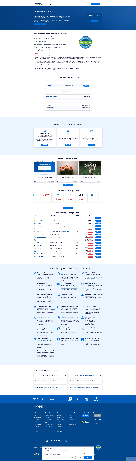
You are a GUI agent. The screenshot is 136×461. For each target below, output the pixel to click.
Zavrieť (71, 457)
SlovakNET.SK (69, 269)
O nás (70, 415)
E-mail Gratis (39, 220)
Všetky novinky (68, 184)
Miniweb (53, 220)
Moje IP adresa (60, 426)
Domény (36, 181)
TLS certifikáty (74, 288)
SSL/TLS (84, 4)
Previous (33, 198)
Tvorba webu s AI (37, 426)
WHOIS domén (60, 428)
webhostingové (64, 286)
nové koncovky (43, 24)
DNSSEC (91, 285)
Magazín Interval (72, 419)
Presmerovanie (40, 226)
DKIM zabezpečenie (49, 421)
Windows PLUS (40, 253)
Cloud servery (36, 431)
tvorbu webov (67, 288)
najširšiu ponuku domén (70, 285)
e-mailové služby (71, 286)
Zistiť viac (44, 144)
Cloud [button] (79, 4)
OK (88, 457)
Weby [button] (74, 4)
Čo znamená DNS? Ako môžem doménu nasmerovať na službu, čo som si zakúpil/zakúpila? (84, 381)
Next (102, 198)
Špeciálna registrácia (89, 296)
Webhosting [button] (55, 4)
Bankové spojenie (72, 422)
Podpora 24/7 (97, 420)
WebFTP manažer (60, 419)
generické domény (37, 24)
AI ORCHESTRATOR (37, 430)
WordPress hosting (37, 417)
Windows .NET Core (41, 251)
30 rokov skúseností (71, 274)
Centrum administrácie (62, 415)
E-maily (35, 421)
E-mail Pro (39, 231)
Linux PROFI (39, 248)
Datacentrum (48, 417)
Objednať (94, 20)
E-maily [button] (69, 4)
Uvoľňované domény (61, 430)
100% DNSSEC (48, 419)
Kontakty (70, 421)
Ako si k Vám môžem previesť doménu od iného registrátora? (83, 375)
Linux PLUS (39, 245)
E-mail (38, 228)
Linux (38, 242)
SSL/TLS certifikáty (37, 424)
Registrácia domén (37, 415)
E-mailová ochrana (49, 415)
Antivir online (59, 424)
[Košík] (101, 4)
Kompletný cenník (67, 91)
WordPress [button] (63, 4)
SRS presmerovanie (49, 424)
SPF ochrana (48, 422)
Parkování (39, 223)
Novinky (70, 417)
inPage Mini (39, 218)
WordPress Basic (40, 234)
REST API (43, 329)
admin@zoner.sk (97, 423)
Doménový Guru (64, 308)
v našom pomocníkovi (81, 64)
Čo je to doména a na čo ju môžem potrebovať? (45, 375)
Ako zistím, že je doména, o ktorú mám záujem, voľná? (47, 387)
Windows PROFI (40, 256)
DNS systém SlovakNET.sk (47, 340)
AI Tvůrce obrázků (37, 428)
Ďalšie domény (68, 207)
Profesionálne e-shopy (38, 422)
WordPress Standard (41, 237)
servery (62, 288)
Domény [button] (49, 4)
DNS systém (47, 428)
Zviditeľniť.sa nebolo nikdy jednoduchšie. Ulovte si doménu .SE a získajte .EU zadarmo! (90, 177)
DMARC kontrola (48, 426)
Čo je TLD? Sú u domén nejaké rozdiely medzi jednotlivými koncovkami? (47, 381)
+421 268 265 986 (97, 422)
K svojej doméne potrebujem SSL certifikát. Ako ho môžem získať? (84, 387)
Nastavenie (80, 457)
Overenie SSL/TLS (60, 422)
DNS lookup (59, 431)
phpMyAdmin (60, 421)
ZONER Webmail (60, 417)
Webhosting (36, 419)
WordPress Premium (41, 240)
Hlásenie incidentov (73, 424)
